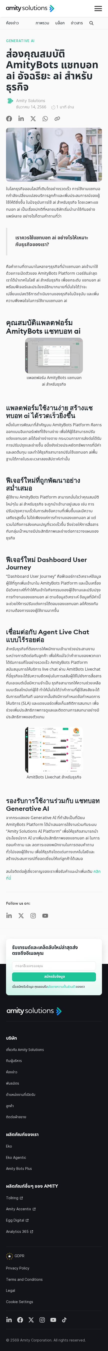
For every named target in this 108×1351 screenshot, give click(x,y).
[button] (98, 8)
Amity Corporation (35, 1340)
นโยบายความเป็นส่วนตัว (61, 986)
